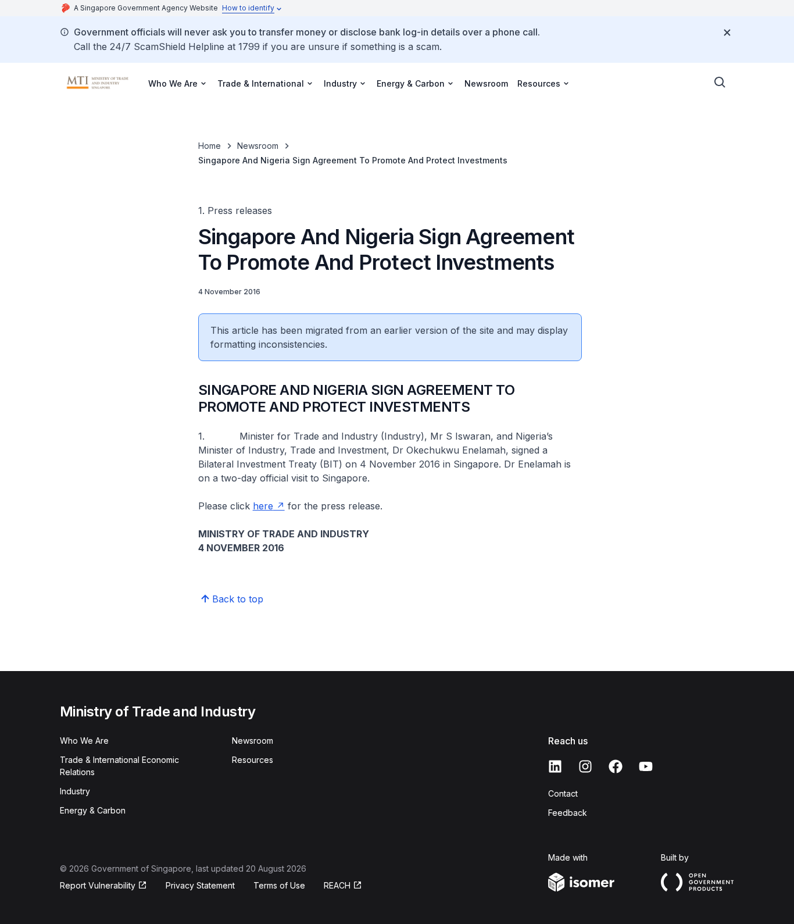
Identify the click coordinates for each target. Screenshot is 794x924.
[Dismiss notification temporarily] (727, 33)
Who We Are (84, 740)
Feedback (567, 813)
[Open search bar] (720, 83)
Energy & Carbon (93, 810)
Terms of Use (279, 885)
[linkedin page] (555, 766)
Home (209, 146)
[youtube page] (646, 766)
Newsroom (486, 83)
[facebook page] (616, 766)
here (263, 506)
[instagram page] (585, 766)
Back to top (237, 599)
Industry (75, 791)
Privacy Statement (200, 885)
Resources (252, 760)
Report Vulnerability (97, 885)
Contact (563, 793)
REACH (337, 885)
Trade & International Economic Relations (119, 766)
